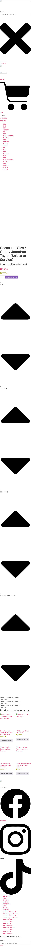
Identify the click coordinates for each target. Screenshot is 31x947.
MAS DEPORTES (8, 136)
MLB (4, 126)
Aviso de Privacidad (9, 912)
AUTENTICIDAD (8, 922)
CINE (4, 140)
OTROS (5, 144)
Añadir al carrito (11, 277)
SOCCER (6, 130)
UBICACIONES (7, 926)
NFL (4, 124)
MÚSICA (6, 138)
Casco (4, 269)
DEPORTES (6, 896)
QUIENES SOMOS (8, 920)
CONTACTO (7, 924)
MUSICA (6, 900)
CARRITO (3, 121)
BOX (4, 132)
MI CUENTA (3, 118)
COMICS (6, 142)
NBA (4, 128)
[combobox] (15, 14)
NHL (4, 134)
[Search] (1, 946)
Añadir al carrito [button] (6, 741)
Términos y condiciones (10, 914)
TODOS (5, 146)
